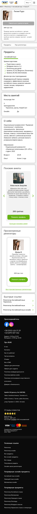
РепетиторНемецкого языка (13, 498)
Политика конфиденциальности (14, 372)
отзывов (13, 419)
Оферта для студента (11, 368)
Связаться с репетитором (18, 23)
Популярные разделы (11, 463)
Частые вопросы (9, 356)
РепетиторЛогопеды (10, 501)
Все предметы (8, 454)
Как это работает (9, 353)
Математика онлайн (10, 482)
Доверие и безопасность (12, 384)
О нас (6, 346)
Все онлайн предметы (11, 457)
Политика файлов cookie (12, 375)
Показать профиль (18, 217)
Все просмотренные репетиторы (18, 289)
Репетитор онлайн (10, 450)
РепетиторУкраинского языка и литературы (17, 507)
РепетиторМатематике (11, 495)
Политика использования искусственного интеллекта (17, 379)
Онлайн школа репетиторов (13, 466)
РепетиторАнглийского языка (13, 492)
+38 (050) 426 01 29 (12, 331)
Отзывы (6, 359)
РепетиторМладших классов (13, 504)
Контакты (7, 350)
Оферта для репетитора (12, 365)
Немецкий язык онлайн (11, 479)
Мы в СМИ (7, 362)
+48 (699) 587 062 (11, 333)
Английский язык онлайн (12, 476)
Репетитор (7, 447)
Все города (7, 460)
